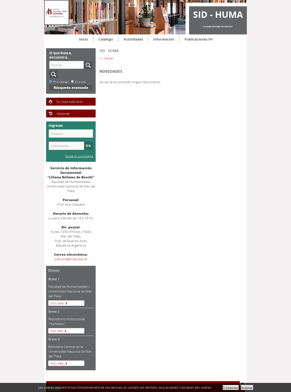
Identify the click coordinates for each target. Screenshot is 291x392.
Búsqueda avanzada (71, 87)
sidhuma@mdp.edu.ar (71, 259)
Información (163, 39)
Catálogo (105, 39)
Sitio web (57, 303)
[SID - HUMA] (56, 12)
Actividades (133, 39)
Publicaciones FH (198, 39)
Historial (63, 113)
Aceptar (247, 387)
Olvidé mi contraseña (79, 156)
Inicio (83, 39)
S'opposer (230, 387)
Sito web (56, 331)
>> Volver (106, 58)
